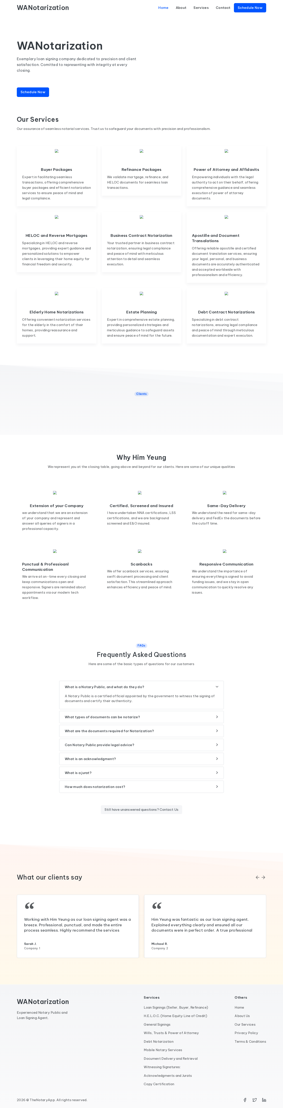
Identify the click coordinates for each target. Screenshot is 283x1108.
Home (163, 8)
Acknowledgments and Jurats (168, 1075)
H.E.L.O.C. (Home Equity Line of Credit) (175, 1016)
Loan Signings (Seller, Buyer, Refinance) (176, 1007)
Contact (223, 8)
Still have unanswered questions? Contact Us (142, 809)
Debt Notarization (158, 1041)
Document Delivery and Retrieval (171, 1058)
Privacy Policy (246, 1033)
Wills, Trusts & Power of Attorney (171, 1033)
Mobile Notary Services (163, 1050)
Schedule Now (250, 8)
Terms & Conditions (250, 1041)
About (181, 8)
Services (201, 8)
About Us (242, 1016)
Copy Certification (159, 1084)
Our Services (245, 1024)
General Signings (157, 1024)
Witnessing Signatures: (162, 1067)
